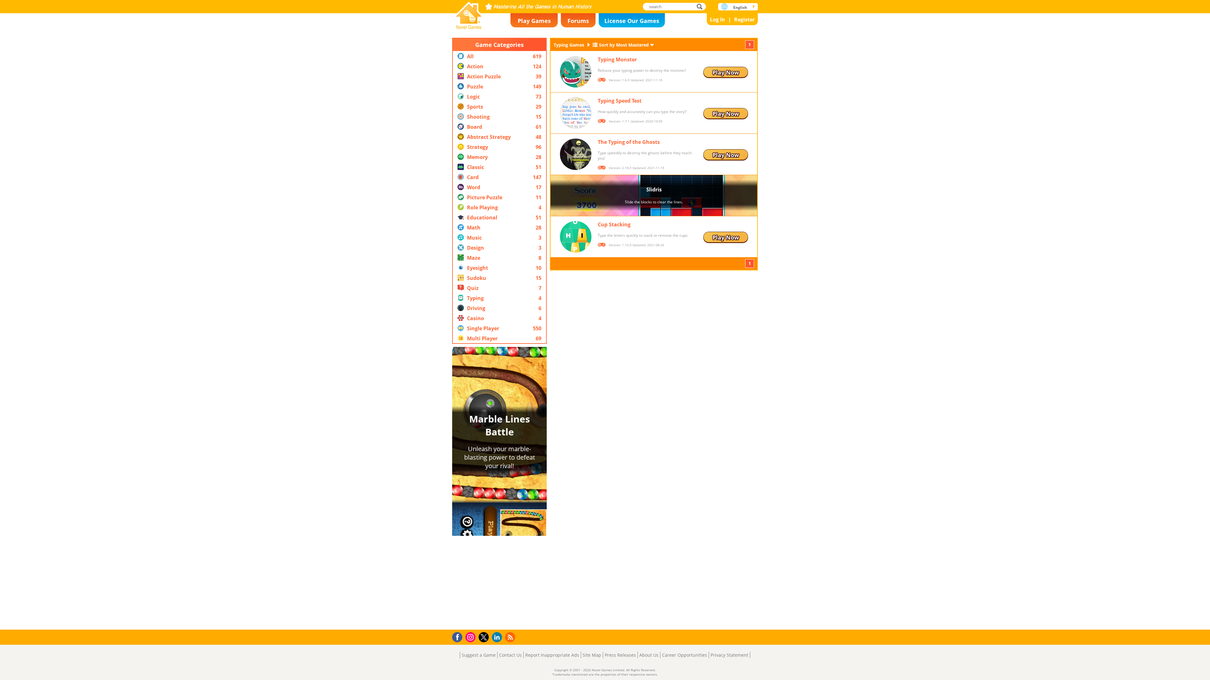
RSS (511, 637)
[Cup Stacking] (575, 236)
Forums (578, 21)
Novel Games (469, 13)
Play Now (725, 72)
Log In (717, 19)
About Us (649, 655)
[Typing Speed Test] (575, 113)
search (701, 6)
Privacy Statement (729, 655)
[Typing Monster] (575, 72)
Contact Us (510, 655)
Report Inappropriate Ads (552, 655)
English (740, 7)
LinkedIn (498, 637)
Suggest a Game (479, 655)
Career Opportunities (684, 655)
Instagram (471, 636)
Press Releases (620, 655)
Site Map (592, 655)
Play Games (534, 21)
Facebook (459, 636)
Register (744, 19)
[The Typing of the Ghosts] (575, 154)
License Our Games (631, 21)
